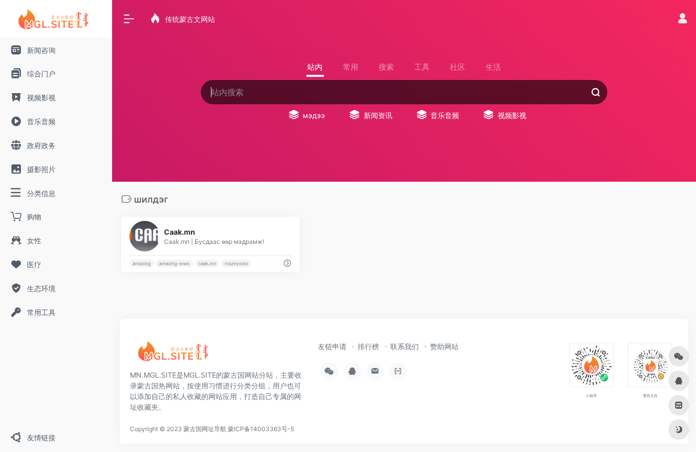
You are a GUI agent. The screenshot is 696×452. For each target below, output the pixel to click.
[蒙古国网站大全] (176, 355)
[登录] (682, 19)
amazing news (174, 263)
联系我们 (404, 346)
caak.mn (207, 263)
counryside (236, 263)
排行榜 (368, 346)
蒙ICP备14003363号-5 (261, 429)
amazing (141, 263)
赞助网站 (444, 346)
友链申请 (332, 346)
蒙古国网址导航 (204, 429)
